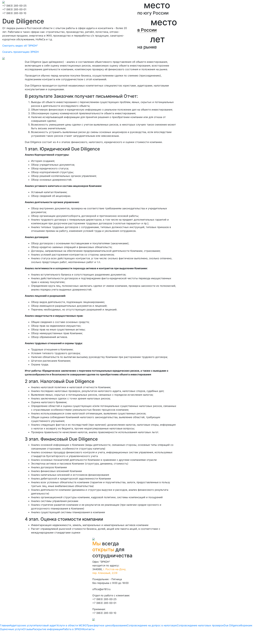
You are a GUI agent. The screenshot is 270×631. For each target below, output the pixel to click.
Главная (5, 625)
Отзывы (28, 629)
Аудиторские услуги (22, 625)
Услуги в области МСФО (72, 625)
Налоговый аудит (46, 625)
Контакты (89, 629)
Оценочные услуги (11, 629)
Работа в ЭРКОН (73, 629)
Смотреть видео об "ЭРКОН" (20, 45)
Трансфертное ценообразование (107, 625)
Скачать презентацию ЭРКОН (20, 51)
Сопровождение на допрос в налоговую (152, 625)
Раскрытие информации (48, 629)
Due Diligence (232, 625)
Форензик (246, 625)
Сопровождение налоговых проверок (200, 625)
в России (147, 30)
